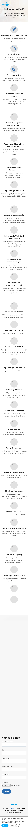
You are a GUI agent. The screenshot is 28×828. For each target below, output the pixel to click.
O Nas (5, 808)
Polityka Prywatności (14, 813)
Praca (7, 810)
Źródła (20, 810)
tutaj (15, 822)
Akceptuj (5, 825)
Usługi (11, 808)
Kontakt (14, 810)
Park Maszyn (20, 808)
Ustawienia (13, 825)
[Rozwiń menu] (24, 3)
